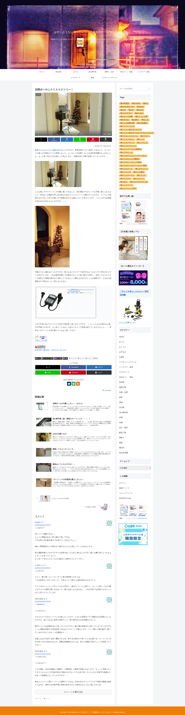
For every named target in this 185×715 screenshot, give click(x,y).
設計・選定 (59, 358)
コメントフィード (126, 493)
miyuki (37, 522)
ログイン (122, 483)
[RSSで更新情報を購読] (78, 384)
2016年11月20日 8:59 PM (42, 568)
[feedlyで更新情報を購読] (73, 384)
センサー (82, 358)
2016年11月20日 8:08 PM (42, 525)
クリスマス (74, 358)
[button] (106, 139)
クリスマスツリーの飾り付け (49, 150)
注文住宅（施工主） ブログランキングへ (51, 350)
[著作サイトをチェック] (69, 384)
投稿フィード (124, 488)
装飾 (96, 358)
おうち (38, 358)
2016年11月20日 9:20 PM (42, 601)
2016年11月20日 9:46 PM (42, 654)
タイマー (89, 358)
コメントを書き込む (73, 692)
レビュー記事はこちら (127, 322)
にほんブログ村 (41, 340)
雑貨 (66, 358)
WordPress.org (125, 498)
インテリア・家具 (48, 358)
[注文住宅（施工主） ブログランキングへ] (40, 347)
